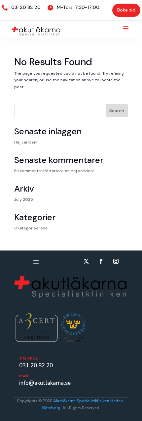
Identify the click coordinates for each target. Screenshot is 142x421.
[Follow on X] (86, 261)
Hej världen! (25, 142)
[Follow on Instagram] (116, 261)
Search (116, 111)
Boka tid (126, 10)
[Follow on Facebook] (101, 261)
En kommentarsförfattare (39, 170)
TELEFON (29, 358)
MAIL (24, 376)
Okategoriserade (31, 228)
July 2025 (23, 199)
